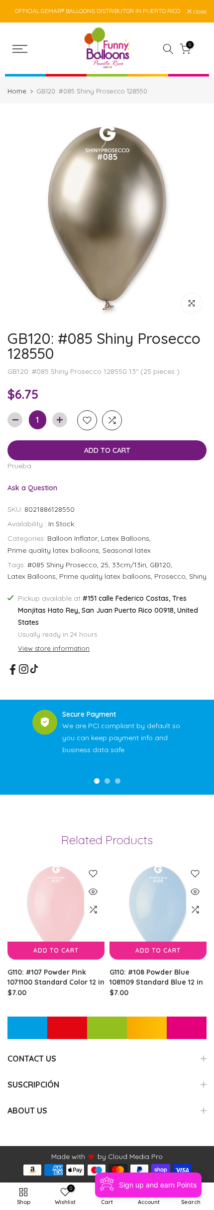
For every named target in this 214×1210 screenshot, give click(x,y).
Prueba (19, 465)
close (199, 11)
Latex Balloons (125, 538)
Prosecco (170, 576)
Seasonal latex (127, 550)
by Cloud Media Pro (130, 1156)
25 (104, 564)
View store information (54, 648)
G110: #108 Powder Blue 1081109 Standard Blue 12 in (156, 977)
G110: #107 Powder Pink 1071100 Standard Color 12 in (56, 977)
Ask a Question (32, 487)
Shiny (198, 576)
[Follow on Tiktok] (34, 669)
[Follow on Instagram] (23, 669)
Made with (68, 1156)
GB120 (160, 564)
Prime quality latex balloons (53, 550)
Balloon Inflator (72, 538)
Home (16, 91)
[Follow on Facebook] (12, 669)
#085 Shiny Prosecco (62, 564)
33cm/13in (129, 564)
